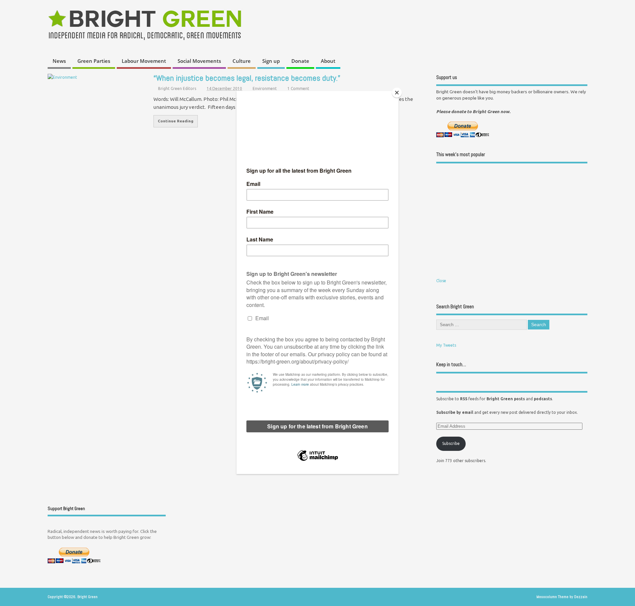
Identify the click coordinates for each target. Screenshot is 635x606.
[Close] (397, 93)
